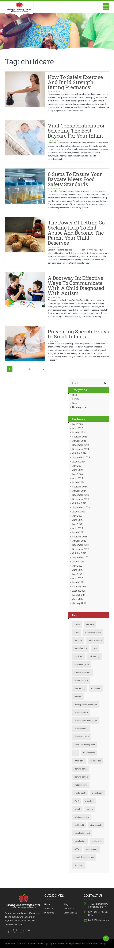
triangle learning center (84, 857)
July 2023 (77, 515)
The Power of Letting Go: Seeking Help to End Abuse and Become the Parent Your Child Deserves (77, 232)
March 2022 (78, 582)
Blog (74, 394)
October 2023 (79, 503)
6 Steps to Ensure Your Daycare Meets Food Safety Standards (75, 179)
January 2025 (79, 440)
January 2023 (79, 540)
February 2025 (79, 436)
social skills (97, 841)
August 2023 (79, 511)
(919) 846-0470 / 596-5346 (98, 913)
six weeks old (96, 825)
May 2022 (77, 574)
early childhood (81, 712)
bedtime (78, 640)
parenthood (97, 793)
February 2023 (79, 536)
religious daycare (82, 817)
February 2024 (79, 486)
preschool (89, 801)
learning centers (81, 777)
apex (77, 632)
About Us (48, 908)
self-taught (79, 825)
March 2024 (78, 482)
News (75, 403)
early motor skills (82, 737)
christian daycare (82, 664)
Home (40, 32)
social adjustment (82, 833)
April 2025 (77, 428)
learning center (81, 769)
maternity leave (81, 785)
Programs (49, 913)
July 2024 (77, 465)
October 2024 (79, 453)
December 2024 (80, 445)
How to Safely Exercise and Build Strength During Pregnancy (75, 82)
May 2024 (77, 474)
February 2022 (79, 586)
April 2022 (77, 578)
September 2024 (81, 457)
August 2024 (79, 461)
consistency (80, 688)
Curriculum (95, 688)
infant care (79, 761)
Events (75, 399)
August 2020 (79, 590)
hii (75, 753)
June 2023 (77, 520)
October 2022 (79, 553)
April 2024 (77, 478)
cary (95, 648)
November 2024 (80, 449)
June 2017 (77, 599)
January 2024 (79, 490)
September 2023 (81, 507)
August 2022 (79, 561)
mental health (80, 793)
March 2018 (78, 595)
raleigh (77, 809)
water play (79, 865)
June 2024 (77, 470)
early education (81, 729)
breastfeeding (81, 648)
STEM (77, 849)
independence (89, 753)
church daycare (81, 680)
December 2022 (80, 545)
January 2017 (79, 603)
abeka (77, 624)
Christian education (83, 672)
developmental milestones (86, 704)
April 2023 (77, 528)
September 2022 (81, 557)
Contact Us (69, 908)
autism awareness (93, 632)
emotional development (85, 745)
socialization (80, 841)
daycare (78, 696)
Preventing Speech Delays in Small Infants (78, 334)
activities (90, 624)
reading (90, 809)
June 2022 (77, 570)
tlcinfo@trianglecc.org (98, 920)
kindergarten (95, 761)
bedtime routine (95, 640)
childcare (78, 656)
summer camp (92, 849)
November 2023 (80, 499)
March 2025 (78, 432)
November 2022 (80, 549)
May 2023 (77, 524)
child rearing (94, 656)
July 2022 (77, 565)
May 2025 (77, 424)
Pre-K (77, 801)
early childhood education (86, 721)
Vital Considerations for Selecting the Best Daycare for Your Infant (76, 130)
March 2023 (78, 532)
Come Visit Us (70, 913)
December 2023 (80, 495)
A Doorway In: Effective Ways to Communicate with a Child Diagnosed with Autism (76, 285)
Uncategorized (79, 407)
